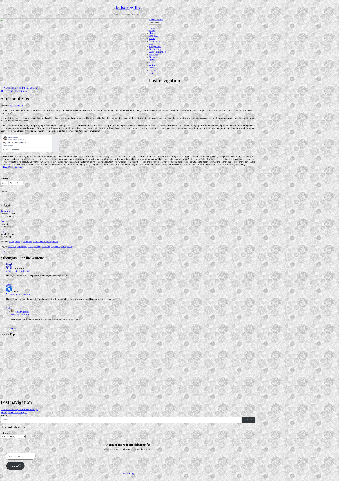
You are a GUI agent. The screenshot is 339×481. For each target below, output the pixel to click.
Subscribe (14, 466)
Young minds (155, 46)
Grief (151, 44)
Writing (152, 65)
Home (152, 28)
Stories (152, 68)
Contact (152, 70)
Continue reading (128, 474)
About (152, 31)
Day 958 (4, 221)
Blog (151, 33)
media (57, 246)
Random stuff (7, 211)
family (30, 246)
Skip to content (156, 20)
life (52, 246)
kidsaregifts (128, 7)
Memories (153, 57)
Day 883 (4, 231)
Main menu (155, 23)
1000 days (153, 36)
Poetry (152, 60)
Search (152, 73)
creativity (12, 246)
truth (63, 246)
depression (22, 246)
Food (151, 62)
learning (46, 246)
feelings (37, 246)
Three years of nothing (14, 90)
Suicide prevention (157, 52)
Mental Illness (155, 49)
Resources (153, 54)
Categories (6, 433)
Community (154, 41)
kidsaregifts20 (16, 106)
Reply (8, 285)
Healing (152, 38)
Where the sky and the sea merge (19, 87)
